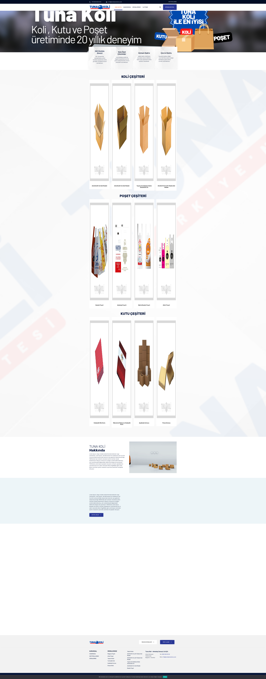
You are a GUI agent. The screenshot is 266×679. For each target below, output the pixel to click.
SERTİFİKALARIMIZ (172, 1)
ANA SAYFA (118, 7)
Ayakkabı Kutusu (112, 663)
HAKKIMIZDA (127, 7)
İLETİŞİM (145, 7)
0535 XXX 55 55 (166, 654)
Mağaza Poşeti (111, 653)
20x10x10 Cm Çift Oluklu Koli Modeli (134, 654)
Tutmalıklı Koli (111, 661)
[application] (153, 457)
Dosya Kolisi (111, 665)
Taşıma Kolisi (111, 658)
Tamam (165, 676)
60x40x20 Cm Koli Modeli (133, 666)
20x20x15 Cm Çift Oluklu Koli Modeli (134, 658)
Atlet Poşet (110, 656)
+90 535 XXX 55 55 (96, 2)
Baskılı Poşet (130, 668)
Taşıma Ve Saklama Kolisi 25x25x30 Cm (133, 662)
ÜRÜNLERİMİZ (136, 7)
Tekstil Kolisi (130, 651)
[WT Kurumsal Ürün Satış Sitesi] (99, 7)
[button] (170, 7)
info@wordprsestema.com (115, 2)
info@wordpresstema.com (169, 657)
